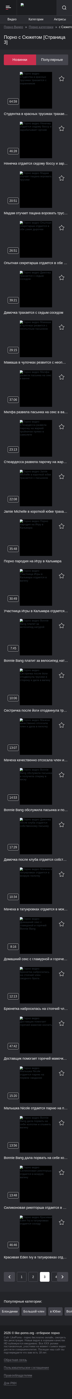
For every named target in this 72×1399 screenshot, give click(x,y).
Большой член (33, 1311)
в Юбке (55, 1311)
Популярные (52, 60)
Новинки (19, 60)
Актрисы (60, 19)
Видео (12, 19)
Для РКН (10, 1383)
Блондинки (10, 1311)
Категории (36, 19)
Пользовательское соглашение (26, 1367)
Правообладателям (18, 1375)
